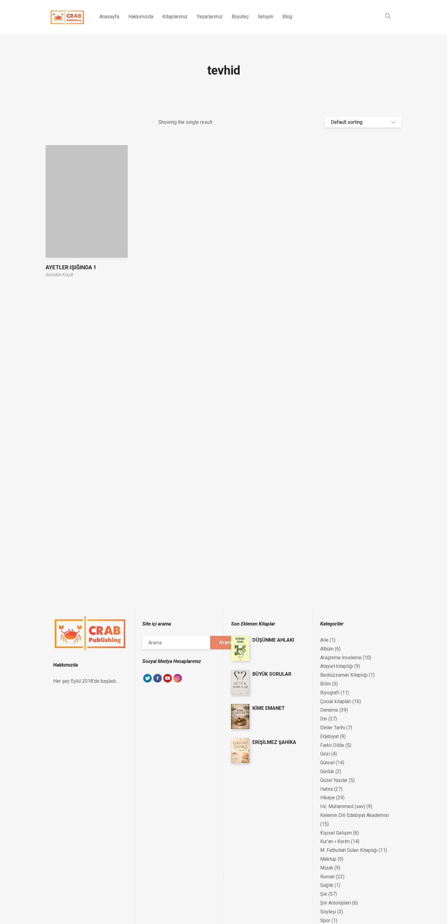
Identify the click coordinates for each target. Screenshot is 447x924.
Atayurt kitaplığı (336, 666)
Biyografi (329, 693)
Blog (287, 16)
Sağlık (326, 885)
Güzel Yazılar (334, 780)
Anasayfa (109, 16)
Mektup (328, 859)
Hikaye (327, 797)
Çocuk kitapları (335, 701)
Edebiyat (329, 736)
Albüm (327, 649)
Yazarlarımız (210, 16)
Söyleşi (328, 912)
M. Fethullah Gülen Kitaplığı (348, 850)
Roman (327, 877)
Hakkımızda (140, 16)
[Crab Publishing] (67, 17)
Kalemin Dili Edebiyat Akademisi (354, 815)
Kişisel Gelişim (336, 833)
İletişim (265, 16)
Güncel (327, 762)
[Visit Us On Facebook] (157, 681)
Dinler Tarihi (332, 727)
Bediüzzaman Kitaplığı (344, 675)
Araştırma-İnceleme (341, 658)
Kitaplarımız (175, 16)
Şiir (323, 894)
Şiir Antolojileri (335, 903)
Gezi (325, 754)
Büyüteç (240, 16)
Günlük (327, 771)
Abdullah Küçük (60, 274)
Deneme (329, 710)
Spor (325, 920)
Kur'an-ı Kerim (335, 841)
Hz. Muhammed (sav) (342, 806)
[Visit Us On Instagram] (177, 681)
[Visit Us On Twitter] (147, 681)
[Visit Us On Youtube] (167, 681)
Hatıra (326, 789)
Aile (324, 640)
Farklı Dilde (332, 745)
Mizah (326, 868)
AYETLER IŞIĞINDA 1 (71, 267)
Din (323, 719)
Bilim (325, 684)
